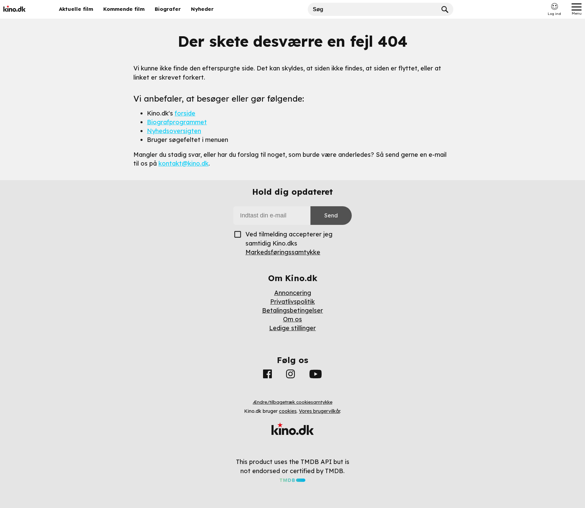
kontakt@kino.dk (183, 163)
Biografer (168, 9)
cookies (288, 411)
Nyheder (202, 9)
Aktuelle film (76, 9)
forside (185, 113)
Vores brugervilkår (319, 411)
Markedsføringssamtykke (282, 252)
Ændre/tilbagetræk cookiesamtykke (292, 402)
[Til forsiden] (24, 9)
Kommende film (124, 9)
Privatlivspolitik (292, 301)
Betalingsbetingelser (292, 310)
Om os (292, 319)
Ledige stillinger (292, 328)
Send (331, 215)
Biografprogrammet (177, 122)
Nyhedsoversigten (174, 131)
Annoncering (292, 293)
